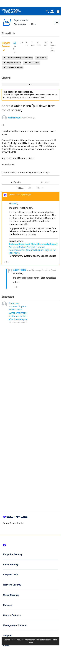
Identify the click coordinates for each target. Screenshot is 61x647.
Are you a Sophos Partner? (22, 247)
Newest (40, 188)
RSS (30, 84)
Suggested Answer (8, 44)
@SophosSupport (34, 250)
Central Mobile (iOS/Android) (20, 57)
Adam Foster (14, 117)
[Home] (15, 11)
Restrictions (34, 62)
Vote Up (4, 262)
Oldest (20, 188)
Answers (45, 182)
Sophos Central (14, 62)
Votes (30, 188)
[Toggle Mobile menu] (56, 11)
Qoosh (12, 194)
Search (47, 11)
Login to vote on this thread (15, 46)
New (56, 22)
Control (43, 57)
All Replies (16, 182)
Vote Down (8, 262)
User (52, 11)
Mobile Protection (15, 67)
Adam (14, 203)
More (33, 24)
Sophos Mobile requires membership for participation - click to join (30, 641)
